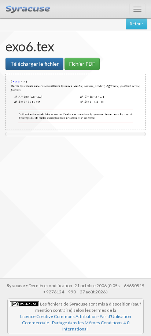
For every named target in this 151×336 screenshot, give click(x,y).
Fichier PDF (82, 64)
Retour (136, 23)
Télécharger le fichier (34, 64)
